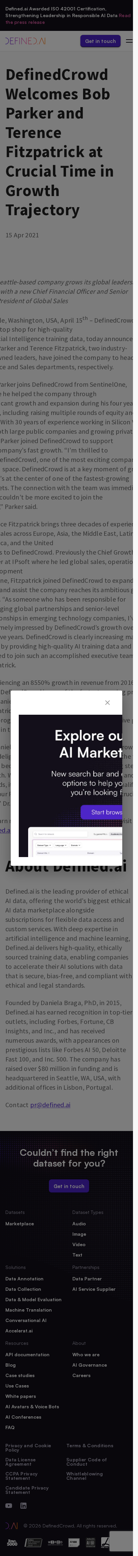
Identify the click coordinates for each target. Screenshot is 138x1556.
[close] (107, 702)
